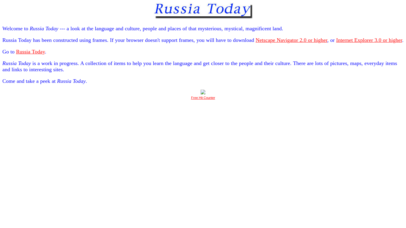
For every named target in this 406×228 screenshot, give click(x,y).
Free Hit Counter (203, 97)
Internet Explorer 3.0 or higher (369, 40)
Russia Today (30, 52)
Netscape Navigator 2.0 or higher (291, 40)
